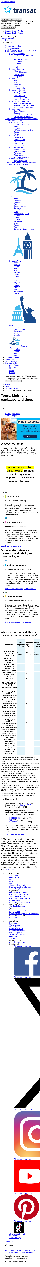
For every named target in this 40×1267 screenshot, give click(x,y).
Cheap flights (14, 927)
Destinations (20, 163)
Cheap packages (15, 925)
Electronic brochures (17, 931)
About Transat (14, 875)
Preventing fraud (15, 917)
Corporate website (12, 363)
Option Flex (13, 936)
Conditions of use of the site (19, 898)
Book (21, 51)
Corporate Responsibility (18, 885)
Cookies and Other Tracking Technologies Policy (20, 895)
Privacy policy (14, 900)
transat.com (8, 869)
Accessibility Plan (16, 889)
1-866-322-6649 (25, 805)
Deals (21, 120)
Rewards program (7, 41)
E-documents (14, 923)
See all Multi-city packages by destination (20, 589)
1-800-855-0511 (15, 818)
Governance (14, 877)
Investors (12, 879)
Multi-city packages (12, 414)
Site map (12, 938)
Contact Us (9, 359)
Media (11, 881)
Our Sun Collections (17, 906)
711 (10, 820)
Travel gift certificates (17, 934)
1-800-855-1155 (15, 822)
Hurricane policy (15, 933)
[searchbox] (15, 375)
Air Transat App (15, 1238)
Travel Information (12, 357)
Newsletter (13, 1236)
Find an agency (11, 361)
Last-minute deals (16, 929)
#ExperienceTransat (17, 1234)
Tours (7, 412)
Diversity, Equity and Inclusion (20, 887)
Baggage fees (14, 912)
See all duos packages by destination (19, 622)
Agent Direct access (17, 942)
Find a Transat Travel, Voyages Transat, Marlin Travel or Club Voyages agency (20, 1251)
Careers (12, 883)
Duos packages (11, 416)
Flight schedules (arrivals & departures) (24, 914)
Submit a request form (15, 835)
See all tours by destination (11, 546)
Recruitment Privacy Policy (19, 902)
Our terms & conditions (18, 893)
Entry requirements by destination (22, 910)
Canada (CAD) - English (14, 31)
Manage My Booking (8, 39)
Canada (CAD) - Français (14, 33)
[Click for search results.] (26, 375)
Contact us (9, 1241)
